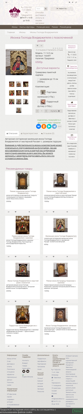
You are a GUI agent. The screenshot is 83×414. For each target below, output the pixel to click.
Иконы (15, 27)
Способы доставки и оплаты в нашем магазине (40, 17)
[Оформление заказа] (76, 2)
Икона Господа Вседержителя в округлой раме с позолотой (23, 282)
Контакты (25, 360)
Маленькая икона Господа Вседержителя (61, 236)
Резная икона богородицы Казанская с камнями (61, 282)
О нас (9, 361)
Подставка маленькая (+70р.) (46, 94)
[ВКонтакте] (38, 126)
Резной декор (65, 27)
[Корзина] (73, 2)
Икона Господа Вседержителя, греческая (61, 326)
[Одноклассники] (43, 126)
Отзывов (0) (48, 133)
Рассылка (40, 391)
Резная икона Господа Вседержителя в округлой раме (61, 192)
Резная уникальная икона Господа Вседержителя (23, 192)
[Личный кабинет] (7, 2)
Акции (39, 369)
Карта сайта (26, 368)
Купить (54, 111)
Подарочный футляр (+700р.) (47, 103)
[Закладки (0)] (69, 2)
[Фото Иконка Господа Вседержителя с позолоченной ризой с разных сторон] (12, 84)
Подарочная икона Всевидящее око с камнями (23, 326)
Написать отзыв (55, 50)
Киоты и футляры (27, 27)
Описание (12, 133)
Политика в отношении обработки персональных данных (12, 374)
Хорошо (78, 411)
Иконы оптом (11, 358)
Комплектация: (42, 86)
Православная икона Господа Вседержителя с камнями (23, 237)
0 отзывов (41, 50)
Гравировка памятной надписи (45, 73)
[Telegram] (54, 126)
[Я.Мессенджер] (49, 126)
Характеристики (30, 133)
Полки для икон (43, 27)
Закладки (40, 389)
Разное (55, 27)
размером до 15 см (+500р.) (47, 80)
